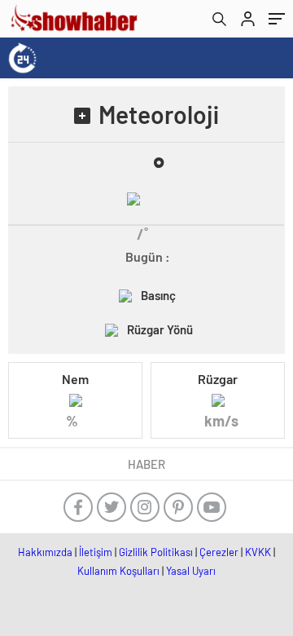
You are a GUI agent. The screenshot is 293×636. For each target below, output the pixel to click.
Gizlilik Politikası (156, 552)
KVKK (258, 552)
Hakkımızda (45, 552)
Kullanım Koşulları (118, 570)
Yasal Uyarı (191, 570)
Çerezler (218, 552)
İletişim (95, 552)
